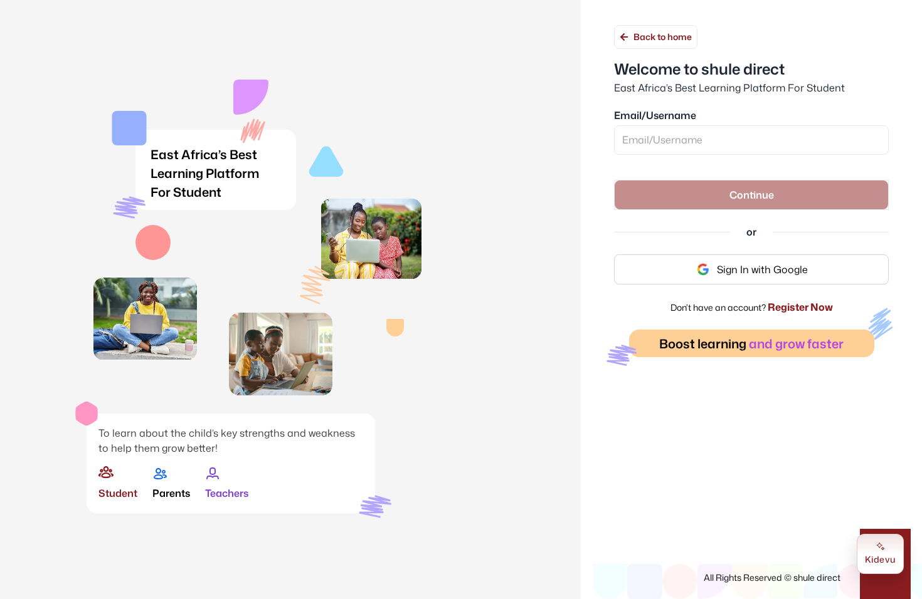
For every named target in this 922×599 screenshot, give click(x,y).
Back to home (662, 37)
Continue (751, 195)
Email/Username (655, 115)
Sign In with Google (762, 269)
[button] (751, 195)
